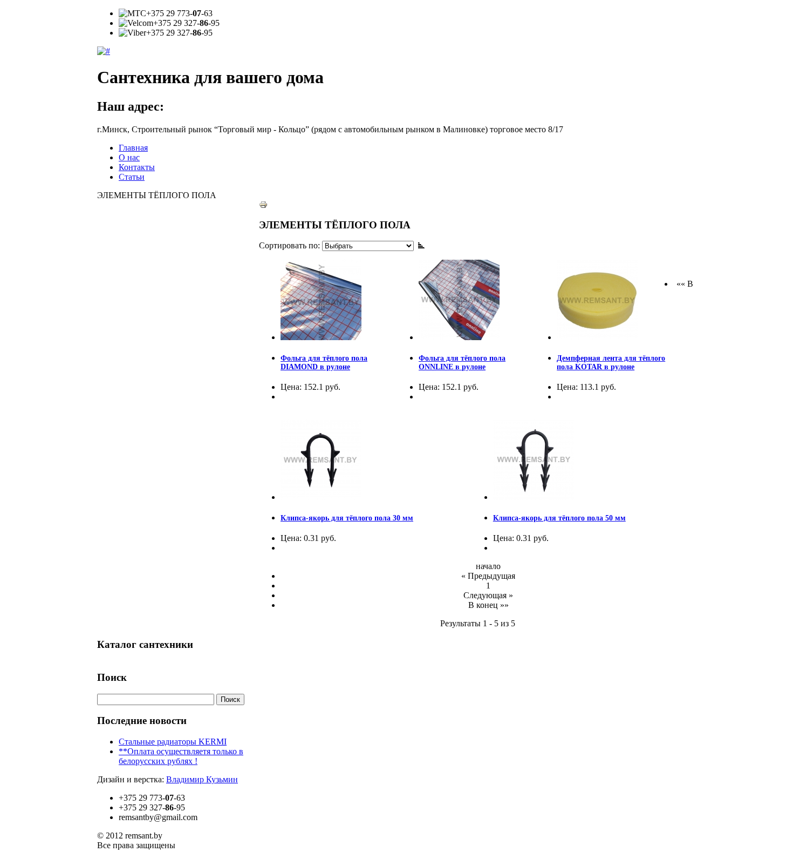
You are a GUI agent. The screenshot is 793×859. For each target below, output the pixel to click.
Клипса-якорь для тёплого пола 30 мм (347, 518)
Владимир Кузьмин (202, 779)
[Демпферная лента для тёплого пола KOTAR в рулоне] (597, 337)
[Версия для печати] (263, 201)
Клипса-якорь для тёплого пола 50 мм (559, 518)
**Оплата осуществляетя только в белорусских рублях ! (181, 756)
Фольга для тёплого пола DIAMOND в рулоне (324, 362)
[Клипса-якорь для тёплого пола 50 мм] (533, 497)
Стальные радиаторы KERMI (173, 741)
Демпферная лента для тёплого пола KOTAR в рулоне (611, 362)
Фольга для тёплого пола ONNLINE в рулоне (462, 362)
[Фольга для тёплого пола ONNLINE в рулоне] (459, 337)
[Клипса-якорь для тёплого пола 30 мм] (321, 497)
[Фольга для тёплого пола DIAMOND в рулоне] (321, 337)
